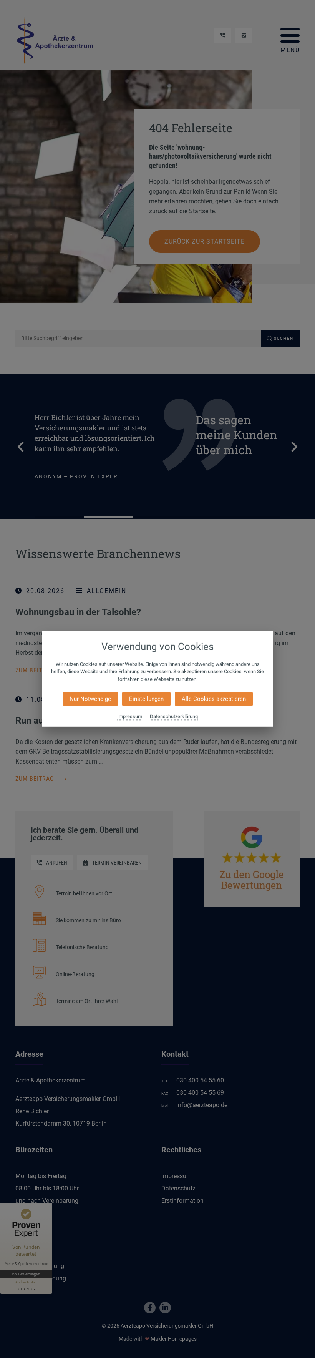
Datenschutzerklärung (174, 716)
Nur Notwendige (90, 699)
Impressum (129, 716)
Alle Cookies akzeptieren (214, 699)
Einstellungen (146, 699)
